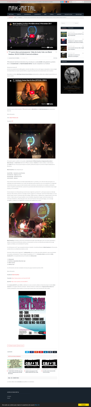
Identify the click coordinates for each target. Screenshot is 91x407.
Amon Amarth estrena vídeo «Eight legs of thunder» (76, 48)
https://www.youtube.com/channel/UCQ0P (21, 278)
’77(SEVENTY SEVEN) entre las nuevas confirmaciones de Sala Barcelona (15, 372)
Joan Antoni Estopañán (14, 58)
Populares (70, 28)
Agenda (59, 14)
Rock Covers (21, 345)
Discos (19, 14)
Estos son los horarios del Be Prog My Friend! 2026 (75, 34)
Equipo (8, 398)
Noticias (11, 14)
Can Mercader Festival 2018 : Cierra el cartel (49, 371)
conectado (19, 381)
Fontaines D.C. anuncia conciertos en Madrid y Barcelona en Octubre (37, 1)
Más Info (37, 405)
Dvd (45, 14)
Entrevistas (27, 14)
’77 (12, 121)
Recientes (64, 28)
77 (8, 345)
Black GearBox (15, 274)
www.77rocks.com (14, 117)
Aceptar (83, 405)
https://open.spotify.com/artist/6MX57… (19, 281)
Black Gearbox (13, 345)
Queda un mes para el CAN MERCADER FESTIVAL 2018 (32, 371)
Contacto (9, 396)
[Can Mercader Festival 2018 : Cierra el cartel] (49, 364)
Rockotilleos (68, 14)
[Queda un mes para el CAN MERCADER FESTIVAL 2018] (32, 364)
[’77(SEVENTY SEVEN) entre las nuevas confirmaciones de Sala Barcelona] (14, 364)
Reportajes (79, 14)
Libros (51, 14)
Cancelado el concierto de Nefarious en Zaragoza (74, 55)
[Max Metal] (22, 8)
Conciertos (37, 14)
